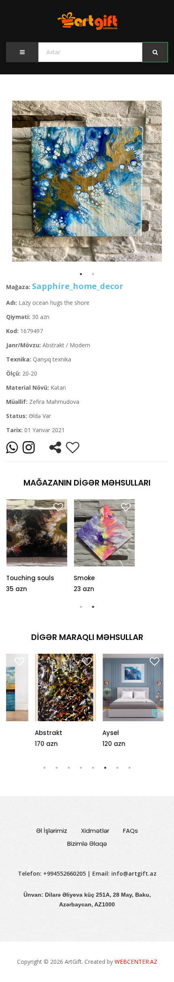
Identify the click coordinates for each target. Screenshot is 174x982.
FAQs (130, 830)
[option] (87, 181)
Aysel (82, 733)
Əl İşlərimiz (51, 830)
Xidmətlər (95, 830)
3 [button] (69, 768)
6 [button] (105, 768)
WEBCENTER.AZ (136, 961)
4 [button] (81, 768)
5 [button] (93, 768)
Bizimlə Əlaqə (87, 843)
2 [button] (93, 607)
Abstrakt (20, 733)
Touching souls (30, 578)
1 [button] (81, 607)
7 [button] (117, 768)
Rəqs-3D (154, 733)
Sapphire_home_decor (77, 286)
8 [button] (129, 768)
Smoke (84, 578)
